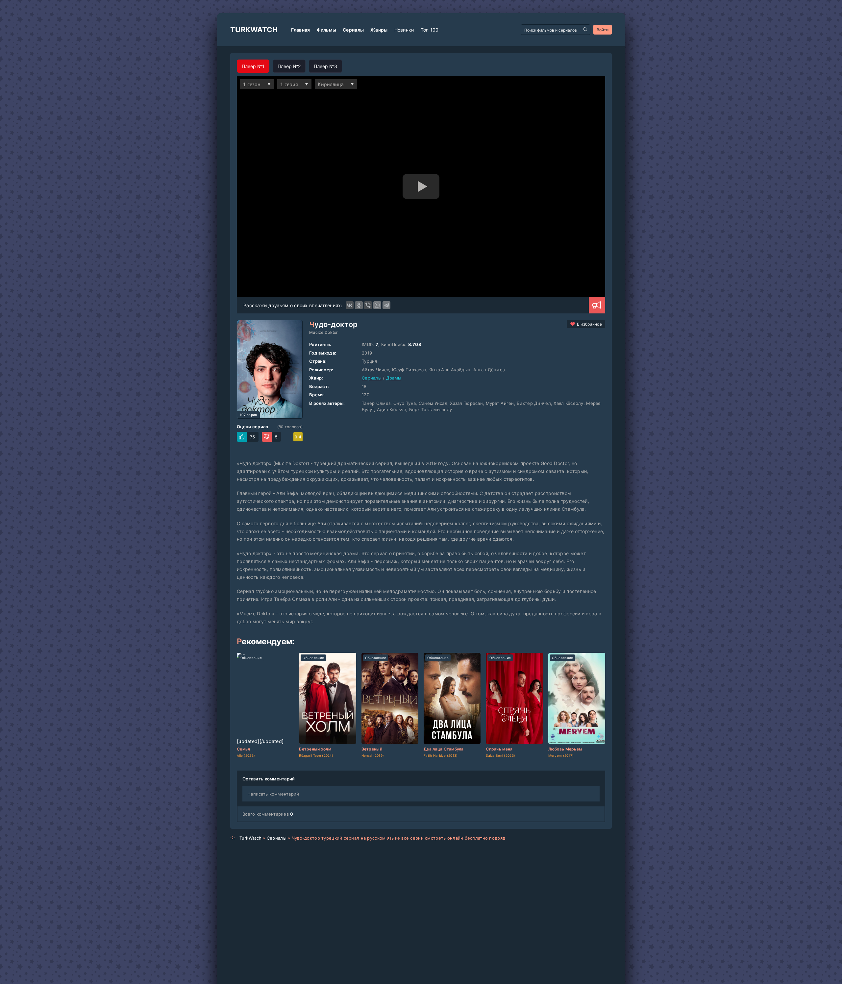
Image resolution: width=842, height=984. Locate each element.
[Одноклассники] (359, 305)
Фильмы (326, 30)
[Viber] (368, 305)
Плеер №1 (253, 66)
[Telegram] (386, 305)
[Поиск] (585, 30)
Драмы (393, 378)
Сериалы (353, 30)
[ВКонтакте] (350, 305)
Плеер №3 (325, 66)
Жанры (378, 30)
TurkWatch (254, 29)
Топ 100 (430, 30)
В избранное (589, 324)
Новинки (404, 30)
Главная (300, 30)
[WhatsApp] (377, 305)
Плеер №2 (289, 66)
